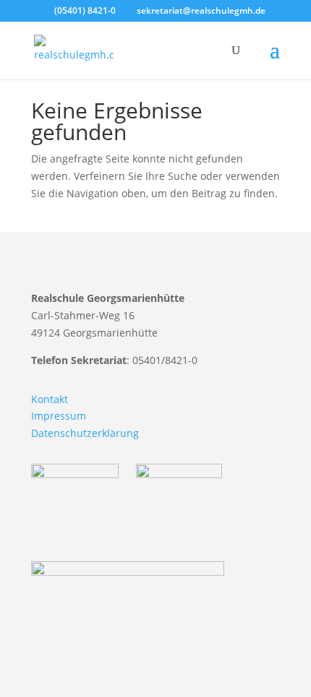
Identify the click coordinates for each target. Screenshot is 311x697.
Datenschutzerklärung (85, 433)
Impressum (58, 416)
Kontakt (49, 399)
